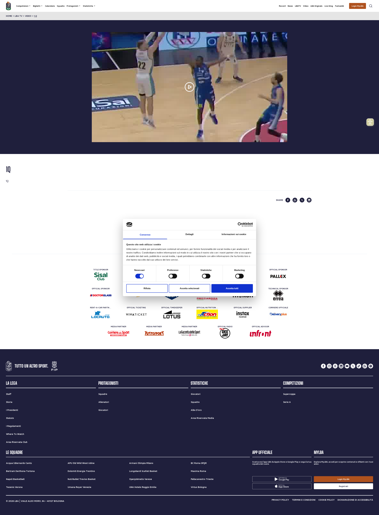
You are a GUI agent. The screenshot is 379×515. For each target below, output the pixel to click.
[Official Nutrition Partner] (207, 314)
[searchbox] (189, 3)
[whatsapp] (295, 200)
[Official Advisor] (260, 333)
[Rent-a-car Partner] (100, 314)
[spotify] (370, 366)
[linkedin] (309, 200)
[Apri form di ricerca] (370, 6)
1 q (35, 16)
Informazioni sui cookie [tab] (234, 234)
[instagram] (329, 366)
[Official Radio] (225, 333)
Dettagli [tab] (190, 234)
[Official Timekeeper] (172, 314)
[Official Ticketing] (136, 314)
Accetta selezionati (189, 288)
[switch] (173, 276)
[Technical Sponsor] (278, 295)
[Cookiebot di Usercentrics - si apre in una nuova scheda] (240, 224)
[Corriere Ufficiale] (278, 314)
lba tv (18, 16)
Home (9, 16)
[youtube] (347, 366)
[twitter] (302, 200)
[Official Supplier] (242, 314)
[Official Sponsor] (278, 276)
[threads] (335, 366)
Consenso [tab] (145, 234)
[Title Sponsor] (100, 276)
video (28, 16)
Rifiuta (147, 288)
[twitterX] (353, 366)
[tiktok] (358, 366)
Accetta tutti (232, 288)
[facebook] (287, 200)
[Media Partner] (118, 333)
